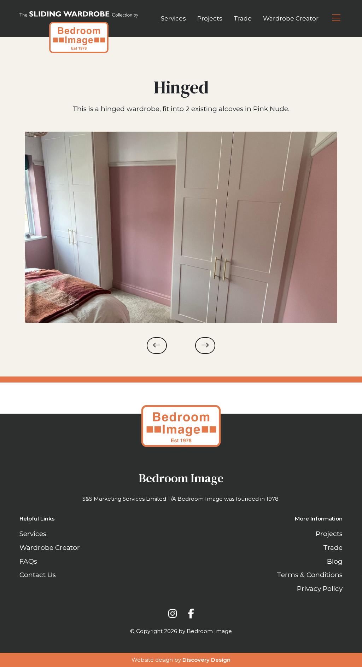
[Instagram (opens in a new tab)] (172, 614)
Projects (209, 18)
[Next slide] (205, 345)
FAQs (28, 561)
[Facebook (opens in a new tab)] (191, 614)
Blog (335, 561)
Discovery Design (206, 659)
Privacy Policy (320, 589)
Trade (243, 18)
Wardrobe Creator (291, 18)
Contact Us (37, 575)
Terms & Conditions (310, 575)
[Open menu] (336, 18)
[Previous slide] (157, 345)
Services (173, 18)
